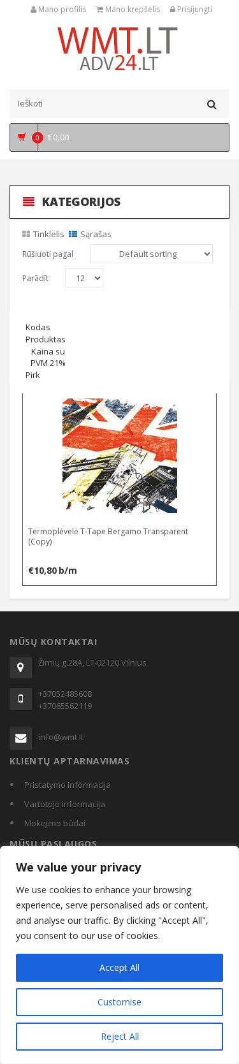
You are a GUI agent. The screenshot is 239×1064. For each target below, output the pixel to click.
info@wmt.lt (60, 737)
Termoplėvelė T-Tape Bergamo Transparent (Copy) (108, 536)
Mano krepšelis (131, 9)
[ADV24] (119, 48)
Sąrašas (96, 234)
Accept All (119, 967)
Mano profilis (61, 9)
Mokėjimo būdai (54, 823)
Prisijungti (193, 9)
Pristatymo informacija (67, 785)
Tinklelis (48, 234)
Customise (119, 1002)
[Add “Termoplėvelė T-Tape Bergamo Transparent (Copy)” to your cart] (120, 405)
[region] (119, 955)
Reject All (120, 1036)
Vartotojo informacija (64, 804)
